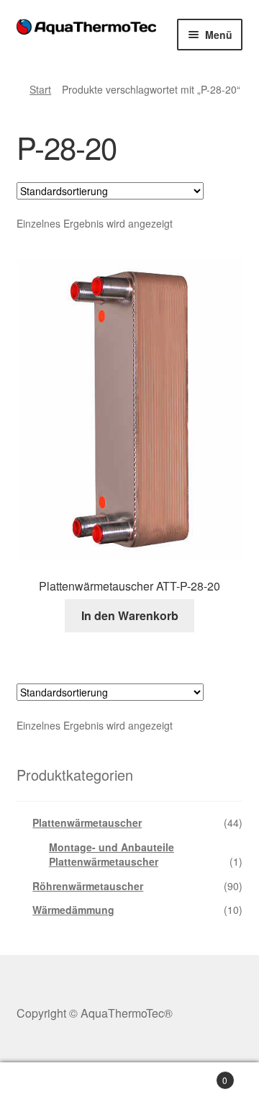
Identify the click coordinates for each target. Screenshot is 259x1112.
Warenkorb (200, 1075)
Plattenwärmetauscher (87, 822)
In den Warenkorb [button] (129, 615)
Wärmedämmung (73, 909)
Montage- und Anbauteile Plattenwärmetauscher (111, 854)
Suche (129, 1087)
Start (40, 89)
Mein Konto (43, 1087)
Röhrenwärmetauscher (87, 886)
